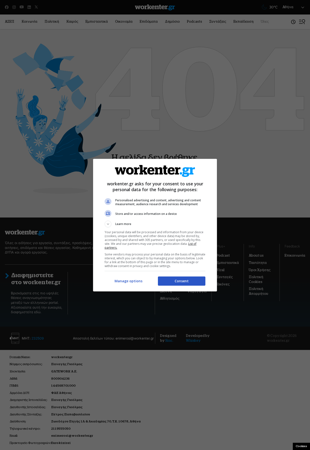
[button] (155, 224)
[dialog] (155, 225)
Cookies (301, 446)
